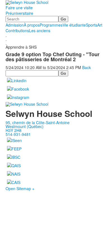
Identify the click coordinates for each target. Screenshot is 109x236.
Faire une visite (19, 7)
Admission (15, 25)
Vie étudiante (74, 25)
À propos (32, 25)
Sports (91, 25)
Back (86, 67)
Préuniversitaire (19, 13)
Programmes (51, 25)
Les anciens (39, 30)
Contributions (17, 30)
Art (99, 25)
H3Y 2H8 (14, 130)
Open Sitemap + (20, 188)
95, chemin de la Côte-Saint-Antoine (38, 122)
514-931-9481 (18, 134)
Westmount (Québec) (25, 126)
